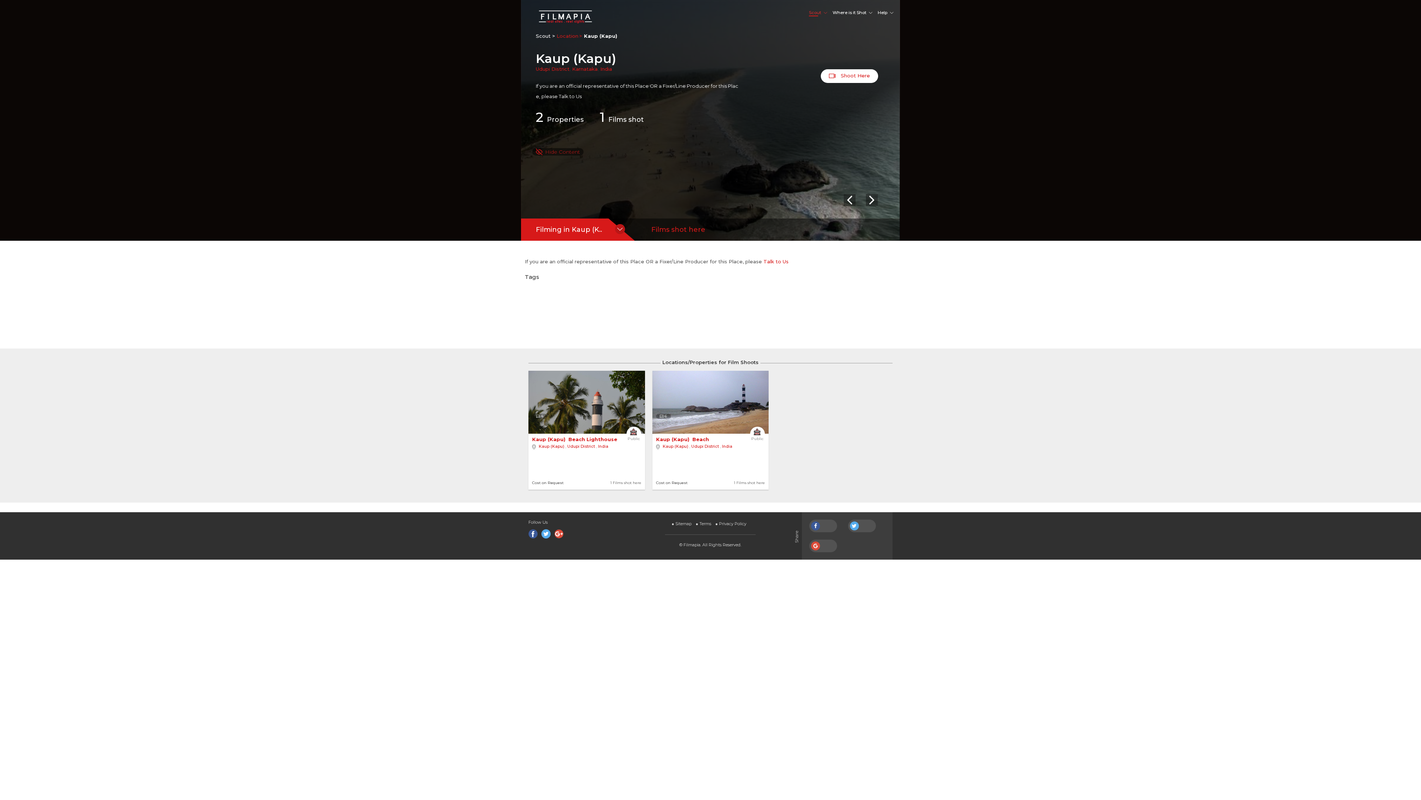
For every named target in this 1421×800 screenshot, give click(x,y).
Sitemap (682, 523)
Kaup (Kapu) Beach (683, 439)
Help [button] (882, 12)
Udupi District (553, 69)
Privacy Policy (730, 523)
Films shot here (678, 230)
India (606, 69)
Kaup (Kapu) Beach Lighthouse (575, 439)
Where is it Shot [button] (849, 12)
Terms (703, 523)
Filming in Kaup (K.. (569, 230)
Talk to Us (570, 96)
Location (567, 36)
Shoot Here (854, 76)
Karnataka (585, 69)
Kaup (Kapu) (551, 446)
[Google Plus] (559, 534)
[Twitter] (546, 534)
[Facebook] (533, 534)
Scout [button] (815, 12)
